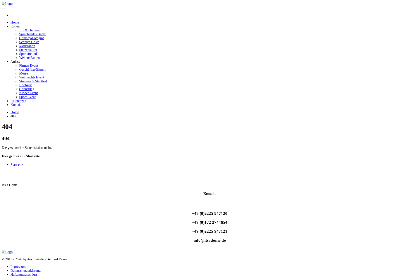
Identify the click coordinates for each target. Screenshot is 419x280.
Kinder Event (28, 93)
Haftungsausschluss (24, 274)
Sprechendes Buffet (32, 34)
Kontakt (16, 105)
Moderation (27, 46)
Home (14, 22)
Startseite (16, 164)
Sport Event (27, 97)
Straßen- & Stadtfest (33, 81)
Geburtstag (26, 89)
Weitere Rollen (29, 57)
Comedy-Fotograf (31, 38)
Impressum (18, 266)
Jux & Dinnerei (29, 30)
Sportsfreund (28, 54)
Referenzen (18, 101)
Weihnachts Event (31, 77)
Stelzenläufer (28, 50)
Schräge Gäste (29, 42)
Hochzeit (25, 85)
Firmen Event (28, 65)
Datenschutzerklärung (25, 270)
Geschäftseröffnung (32, 69)
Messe (23, 73)
